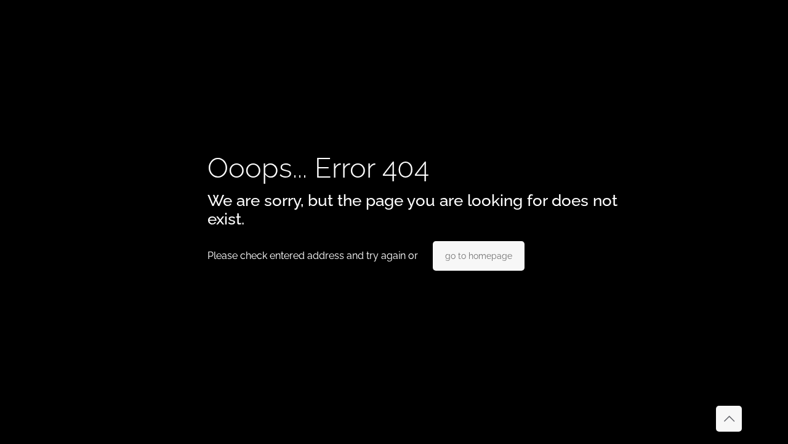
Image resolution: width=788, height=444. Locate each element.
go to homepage (478, 256)
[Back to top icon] (729, 419)
